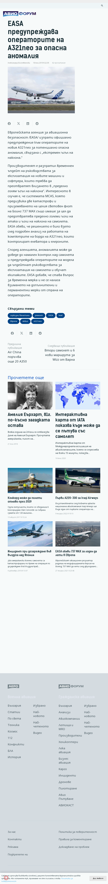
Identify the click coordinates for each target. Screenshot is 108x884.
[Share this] (9, 124)
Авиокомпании (69, 719)
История (14, 757)
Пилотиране (68, 788)
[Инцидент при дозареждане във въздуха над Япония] (30, 546)
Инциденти (67, 775)
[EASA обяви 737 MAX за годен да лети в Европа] (77, 546)
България (14, 705)
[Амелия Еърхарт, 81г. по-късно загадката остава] (30, 420)
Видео (37, 733)
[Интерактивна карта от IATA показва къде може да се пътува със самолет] (77, 420)
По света (14, 718)
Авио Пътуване (66, 797)
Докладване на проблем (74, 846)
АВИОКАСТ (66, 805)
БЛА (10, 751)
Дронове (65, 782)
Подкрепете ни (18, 854)
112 (10, 738)
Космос (12, 731)
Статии (14, 712)
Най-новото (38, 714)
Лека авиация (64, 750)
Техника (13, 725)
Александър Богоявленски (19, 63)
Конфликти (16, 744)
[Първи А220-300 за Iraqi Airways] (77, 491)
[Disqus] (54, 620)
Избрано (39, 705)
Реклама (13, 846)
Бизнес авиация (64, 760)
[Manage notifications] (6, 878)
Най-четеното (41, 724)
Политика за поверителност (78, 831)
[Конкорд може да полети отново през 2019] (30, 493)
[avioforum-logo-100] (19, 14)
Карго (63, 769)
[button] (102, 5)
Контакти (15, 839)
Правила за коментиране (75, 839)
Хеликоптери (68, 742)
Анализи (64, 712)
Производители (70, 735)
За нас (12, 831)
